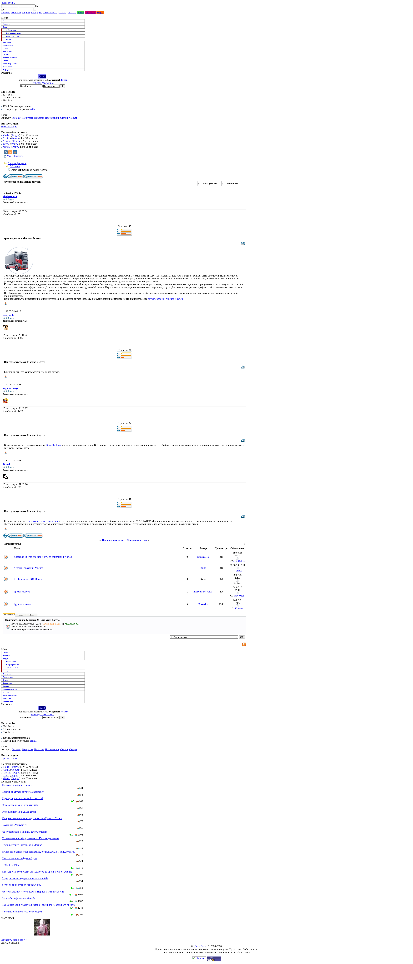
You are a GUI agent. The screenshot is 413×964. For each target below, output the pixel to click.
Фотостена (7, 51)
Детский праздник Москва (28, 568)
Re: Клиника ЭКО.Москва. (29, 579)
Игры (100, 12)
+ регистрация (9, 126)
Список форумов (17, 163)
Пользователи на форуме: (13, 615)
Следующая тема (137, 540)
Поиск (20, 615)
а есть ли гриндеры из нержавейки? (21, 884)
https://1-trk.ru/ (53, 445)
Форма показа (234, 183)
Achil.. (6, 138)
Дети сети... (8, 2)
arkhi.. (33, 109)
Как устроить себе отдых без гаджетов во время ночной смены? (37, 871)
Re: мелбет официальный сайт (18, 898)
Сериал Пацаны (10, 865)
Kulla (203, 568)
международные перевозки (43, 521)
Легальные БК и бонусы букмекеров (22, 911)
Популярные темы (13, 33)
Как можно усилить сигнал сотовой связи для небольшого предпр (38, 904)
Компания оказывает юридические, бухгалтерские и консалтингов (38, 851)
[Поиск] (2, 9)
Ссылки (72, 12)
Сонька (239, 608)
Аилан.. (7, 141)
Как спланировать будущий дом (19, 858)
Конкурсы (36, 12)
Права (32, 615)
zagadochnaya (11, 388)
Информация (8, 70)
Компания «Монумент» (15, 825)
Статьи (62, 12)
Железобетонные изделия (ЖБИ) (20, 805)
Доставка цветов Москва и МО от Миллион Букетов (43, 556)
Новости (16, 12)
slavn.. (6, 144)
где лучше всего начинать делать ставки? (24, 831)
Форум (26, 12)
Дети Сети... (201, 946)
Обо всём (15, 166)
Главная (5, 12)
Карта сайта (8, 67)
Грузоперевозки (22, 591)
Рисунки (90, 12)
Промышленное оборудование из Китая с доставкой (30, 838)
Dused (6, 464)
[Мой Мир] (15, 152)
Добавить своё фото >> (14, 939)
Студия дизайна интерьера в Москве (22, 845)
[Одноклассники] (10, 152)
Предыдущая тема (113, 540)
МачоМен (239, 595)
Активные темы (12, 36)
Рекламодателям (9, 64)
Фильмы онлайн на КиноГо (17, 785)
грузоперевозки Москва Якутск (165, 298)
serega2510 (203, 556)
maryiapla (8, 315)
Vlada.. (6, 135)
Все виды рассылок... (42, 82)
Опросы (6, 61)
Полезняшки (50, 12)
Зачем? (64, 80)
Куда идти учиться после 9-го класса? (22, 798)
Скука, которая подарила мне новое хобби (25, 878)
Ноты (81, 12)
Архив (8, 39)
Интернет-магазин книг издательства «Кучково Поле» (32, 818)
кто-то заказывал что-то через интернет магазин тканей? (33, 891)
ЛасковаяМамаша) (203, 591)
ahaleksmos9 (10, 196)
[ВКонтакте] (6, 152)
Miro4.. (6, 146)
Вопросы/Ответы (10, 57)
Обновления (11, 30)
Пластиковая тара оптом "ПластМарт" (23, 791)
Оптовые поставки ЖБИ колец (19, 811)
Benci (239, 570)
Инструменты (210, 183)
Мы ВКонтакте (15, 156)
